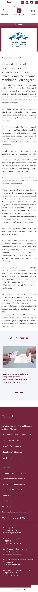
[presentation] (21, 393)
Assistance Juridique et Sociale (13, 479)
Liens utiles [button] (18, 590)
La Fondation (6, 468)
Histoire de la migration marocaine (14, 512)
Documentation (7, 506)
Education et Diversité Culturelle (13, 473)
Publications (6, 501)
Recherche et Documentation (12, 495)
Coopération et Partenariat (11, 490)
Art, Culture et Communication (13, 484)
